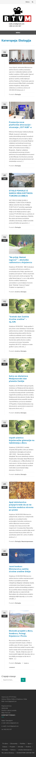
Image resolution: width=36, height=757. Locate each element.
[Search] (23, 680)
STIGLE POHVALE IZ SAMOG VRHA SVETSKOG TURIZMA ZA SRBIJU (21, 193)
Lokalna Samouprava (25, 750)
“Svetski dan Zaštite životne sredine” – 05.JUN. (19, 319)
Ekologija (18, 94)
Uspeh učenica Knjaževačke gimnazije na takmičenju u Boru (21, 440)
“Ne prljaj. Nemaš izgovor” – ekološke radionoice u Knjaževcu (20, 259)
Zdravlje (20, 746)
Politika (22, 743)
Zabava (4, 746)
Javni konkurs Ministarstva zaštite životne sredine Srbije (20, 569)
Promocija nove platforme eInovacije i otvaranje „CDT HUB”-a (20, 124)
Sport (30, 743)
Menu (28, 2)
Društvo (28, 746)
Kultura (13, 750)
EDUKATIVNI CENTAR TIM (25, 753)
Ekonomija (13, 743)
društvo (17, 292)
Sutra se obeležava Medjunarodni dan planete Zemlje (18, 378)
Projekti (12, 746)
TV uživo (5, 743)
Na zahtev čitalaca (8, 753)
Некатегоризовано (27, 541)
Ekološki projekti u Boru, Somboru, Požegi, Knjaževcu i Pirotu (21, 633)
